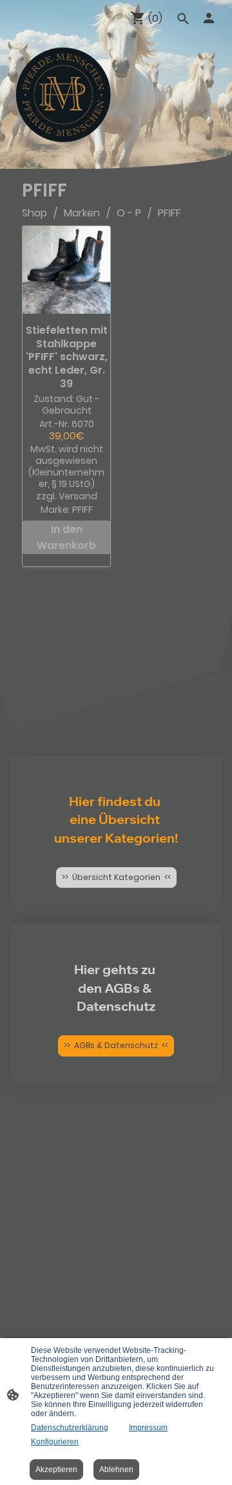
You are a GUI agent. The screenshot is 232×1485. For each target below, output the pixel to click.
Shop (34, 213)
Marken (82, 213)
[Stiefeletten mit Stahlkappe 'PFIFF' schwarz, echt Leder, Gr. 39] (66, 270)
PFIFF (169, 213)
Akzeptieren (56, 1469)
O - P (129, 213)
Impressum (148, 1427)
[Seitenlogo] (63, 94)
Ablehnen (116, 1469)
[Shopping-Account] (209, 18)
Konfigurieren (55, 1441)
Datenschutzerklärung (69, 1427)
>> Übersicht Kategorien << (116, 877)
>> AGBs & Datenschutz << (116, 1045)
